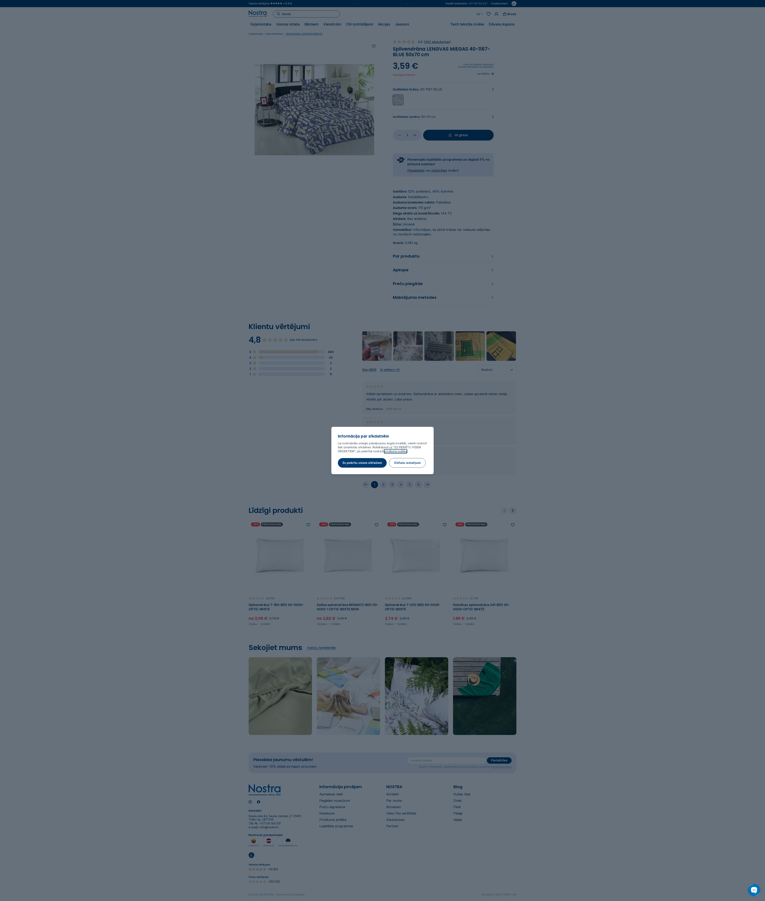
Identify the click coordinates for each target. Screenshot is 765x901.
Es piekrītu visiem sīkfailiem (362, 462)
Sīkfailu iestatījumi (407, 462)
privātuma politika (395, 451)
